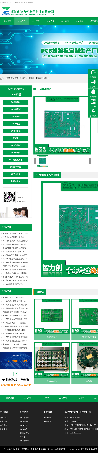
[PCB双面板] (52, 332)
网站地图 (80, 456)
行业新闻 (47, 421)
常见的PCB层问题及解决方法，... (16, 248)
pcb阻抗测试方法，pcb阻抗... (14, 252)
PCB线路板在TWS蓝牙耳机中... (15, 298)
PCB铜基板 (16, 102)
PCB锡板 (16, 124)
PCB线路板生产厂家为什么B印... (15, 270)
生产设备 (3, 425)
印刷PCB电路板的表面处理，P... (15, 259)
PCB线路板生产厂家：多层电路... (16, 305)
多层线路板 (16, 174)
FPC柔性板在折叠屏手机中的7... (15, 301)
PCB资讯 (65, 21)
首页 (17, 78)
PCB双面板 (16, 152)
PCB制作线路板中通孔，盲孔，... (16, 266)
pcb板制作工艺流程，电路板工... (15, 255)
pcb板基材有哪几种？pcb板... (14, 334)
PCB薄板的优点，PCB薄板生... (15, 323)
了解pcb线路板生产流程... (13, 284)
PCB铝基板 (16, 109)
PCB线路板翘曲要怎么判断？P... (15, 341)
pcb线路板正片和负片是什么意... (15, 280)
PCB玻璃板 (16, 145)
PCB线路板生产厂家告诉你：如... (16, 308)
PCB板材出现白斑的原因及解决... (16, 262)
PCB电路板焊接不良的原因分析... (16, 241)
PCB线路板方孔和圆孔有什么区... (16, 312)
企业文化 (3, 421)
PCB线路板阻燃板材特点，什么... (16, 316)
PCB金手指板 (16, 167)
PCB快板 (16, 116)
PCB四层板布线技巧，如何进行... (16, 244)
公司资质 (3, 429)
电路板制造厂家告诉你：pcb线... (15, 344)
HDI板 (31, 78)
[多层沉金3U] (52, 376)
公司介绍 (3, 418)
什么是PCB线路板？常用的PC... (15, 237)
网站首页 (7, 21)
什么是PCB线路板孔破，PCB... (15, 330)
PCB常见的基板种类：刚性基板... (16, 273)
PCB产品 (21, 21)
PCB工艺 (36, 21)
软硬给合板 (16, 181)
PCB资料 (79, 21)
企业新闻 (47, 418)
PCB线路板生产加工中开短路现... (16, 337)
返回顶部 (93, 116)
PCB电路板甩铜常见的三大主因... (16, 234)
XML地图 (73, 456)
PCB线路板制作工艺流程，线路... (16, 319)
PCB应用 (50, 21)
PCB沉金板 (16, 131)
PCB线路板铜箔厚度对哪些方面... (16, 348)
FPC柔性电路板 (15, 160)
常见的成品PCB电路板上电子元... (16, 277)
